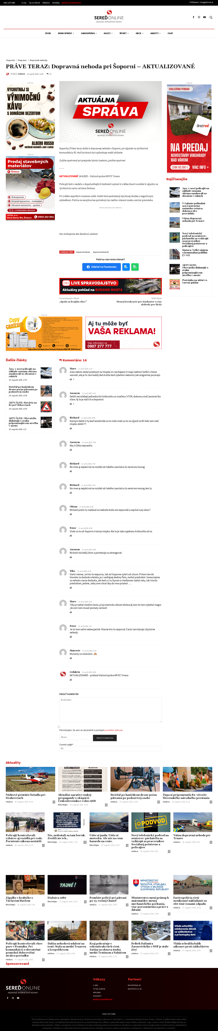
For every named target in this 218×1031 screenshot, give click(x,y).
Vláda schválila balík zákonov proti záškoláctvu (191, 945)
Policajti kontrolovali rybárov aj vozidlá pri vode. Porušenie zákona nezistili (24, 838)
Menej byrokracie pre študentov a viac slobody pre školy (139, 303)
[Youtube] (205, 17)
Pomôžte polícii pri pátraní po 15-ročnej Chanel (108, 899)
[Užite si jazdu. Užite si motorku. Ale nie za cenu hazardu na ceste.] (109, 822)
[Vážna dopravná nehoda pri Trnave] (192, 822)
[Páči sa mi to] (71, 379)
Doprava (22, 60)
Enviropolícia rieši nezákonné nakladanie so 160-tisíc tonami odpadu (190, 901)
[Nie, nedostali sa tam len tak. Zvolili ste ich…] (67, 822)
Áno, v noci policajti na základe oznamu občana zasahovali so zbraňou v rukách (23, 373)
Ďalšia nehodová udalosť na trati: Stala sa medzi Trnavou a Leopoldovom (67, 946)
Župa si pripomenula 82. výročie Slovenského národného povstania (186, 796)
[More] (209, 74)
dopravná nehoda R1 (101, 252)
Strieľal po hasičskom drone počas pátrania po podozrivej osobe (23, 389)
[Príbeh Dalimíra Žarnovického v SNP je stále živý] (150, 930)
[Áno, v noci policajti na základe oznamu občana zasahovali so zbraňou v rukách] (46, 373)
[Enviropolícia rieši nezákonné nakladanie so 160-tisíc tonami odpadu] (192, 884)
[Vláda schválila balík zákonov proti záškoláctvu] (192, 930)
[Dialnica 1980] (67, 884)
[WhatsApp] (182, 74)
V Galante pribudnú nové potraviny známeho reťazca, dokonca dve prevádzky (193, 208)
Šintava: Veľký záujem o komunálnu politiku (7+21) (195, 253)
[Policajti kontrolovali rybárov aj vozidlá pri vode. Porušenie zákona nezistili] (25, 822)
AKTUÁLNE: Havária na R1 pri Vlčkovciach (23, 404)
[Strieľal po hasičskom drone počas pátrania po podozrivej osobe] (46, 391)
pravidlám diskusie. (113, 730)
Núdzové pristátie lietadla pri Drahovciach (25, 796)
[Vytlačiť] (195, 74)
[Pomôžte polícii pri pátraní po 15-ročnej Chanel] (109, 884)
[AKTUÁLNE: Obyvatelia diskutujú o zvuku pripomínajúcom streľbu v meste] (46, 422)
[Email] (188, 74)
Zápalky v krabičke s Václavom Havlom (19, 899)
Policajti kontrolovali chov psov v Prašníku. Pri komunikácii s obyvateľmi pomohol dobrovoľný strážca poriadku (24, 950)
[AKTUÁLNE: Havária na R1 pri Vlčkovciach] (46, 406)
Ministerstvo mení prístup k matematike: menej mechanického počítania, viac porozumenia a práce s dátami (150, 904)
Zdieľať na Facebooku (103, 266)
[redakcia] (8, 74)
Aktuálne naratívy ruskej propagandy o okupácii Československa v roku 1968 (77, 798)
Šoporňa (10, 60)
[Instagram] (199, 17)
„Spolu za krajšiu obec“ (73, 301)
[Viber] (202, 74)
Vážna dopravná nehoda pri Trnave (193, 219)
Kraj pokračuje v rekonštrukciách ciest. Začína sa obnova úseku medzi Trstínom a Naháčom (108, 948)
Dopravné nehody (38, 60)
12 (85, 842)
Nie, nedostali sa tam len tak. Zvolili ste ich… (67, 837)
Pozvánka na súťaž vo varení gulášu (194, 281)
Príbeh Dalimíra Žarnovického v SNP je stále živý (149, 946)
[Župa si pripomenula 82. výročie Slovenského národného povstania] (187, 779)
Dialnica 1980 (57, 898)
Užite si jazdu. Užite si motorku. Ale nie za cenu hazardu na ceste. (106, 838)
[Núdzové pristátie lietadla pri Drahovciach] (30, 779)
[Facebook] (193, 17)
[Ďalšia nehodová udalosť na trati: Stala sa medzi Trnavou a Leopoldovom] (67, 930)
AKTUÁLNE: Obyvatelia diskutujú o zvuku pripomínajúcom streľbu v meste (23, 422)
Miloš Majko (63, 804)
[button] (210, 17)
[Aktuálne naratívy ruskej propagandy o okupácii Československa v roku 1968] (83, 779)
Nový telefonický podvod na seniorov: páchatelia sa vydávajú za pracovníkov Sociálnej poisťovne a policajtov (195, 240)
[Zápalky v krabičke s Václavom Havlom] (25, 884)
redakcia (21, 74)
